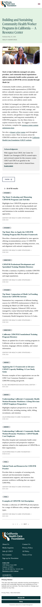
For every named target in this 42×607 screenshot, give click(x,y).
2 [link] (15, 524)
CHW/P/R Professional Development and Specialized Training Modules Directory (18, 265)
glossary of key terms (17, 132)
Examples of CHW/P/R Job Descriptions (18, 501)
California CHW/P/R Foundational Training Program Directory (19, 335)
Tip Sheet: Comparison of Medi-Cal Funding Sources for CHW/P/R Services (20, 295)
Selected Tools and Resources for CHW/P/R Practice (19, 467)
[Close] (39, 4)
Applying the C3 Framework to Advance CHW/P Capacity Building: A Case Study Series (18, 369)
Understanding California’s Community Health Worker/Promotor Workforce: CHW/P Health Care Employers (20, 433)
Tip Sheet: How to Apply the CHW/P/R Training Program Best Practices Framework (20, 233)
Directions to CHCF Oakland (10, 571)
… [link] (19, 524)
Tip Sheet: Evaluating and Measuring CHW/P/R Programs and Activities (17, 198)
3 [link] (17, 524)
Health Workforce (9, 39)
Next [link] (26, 524)
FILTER (7, 179)
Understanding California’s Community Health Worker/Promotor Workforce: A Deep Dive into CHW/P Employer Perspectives (20, 401)
